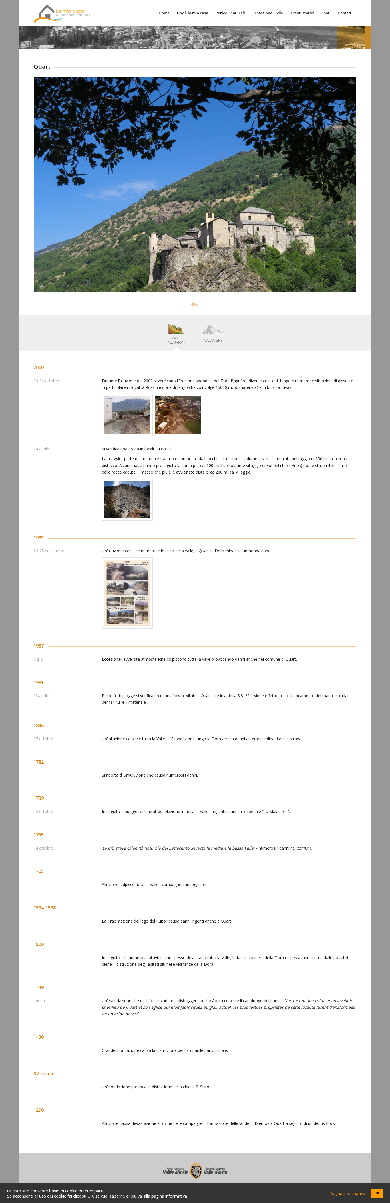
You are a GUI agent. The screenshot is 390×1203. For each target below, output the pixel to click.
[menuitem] (164, 13)
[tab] (176, 334)
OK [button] (376, 1193)
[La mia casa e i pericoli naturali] (62, 13)
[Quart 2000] (127, 415)
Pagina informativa (347, 1193)
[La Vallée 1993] (127, 592)
